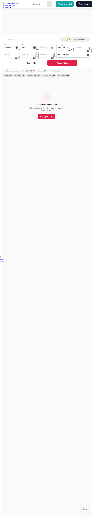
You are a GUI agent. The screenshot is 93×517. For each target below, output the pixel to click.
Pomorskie (36, 71)
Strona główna (7, 71)
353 (31, 71)
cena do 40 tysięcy (55, 71)
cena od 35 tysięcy (44, 71)
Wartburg (26, 71)
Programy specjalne (77, 39)
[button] (11, 47)
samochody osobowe (17, 71)
